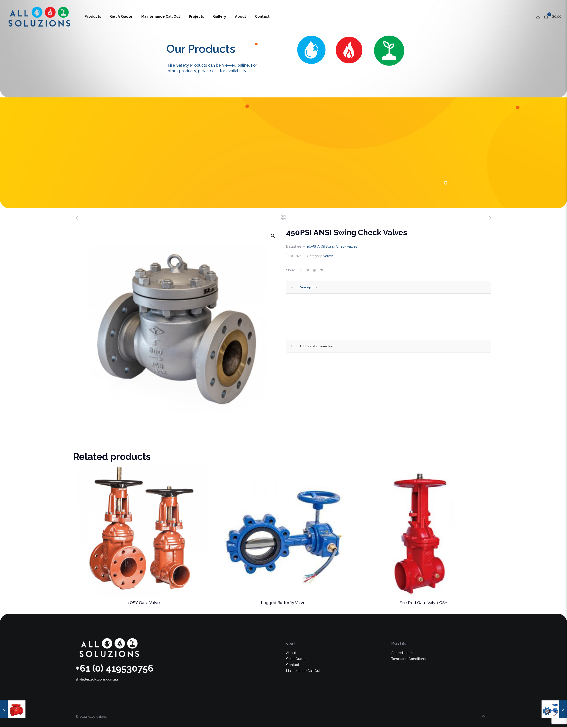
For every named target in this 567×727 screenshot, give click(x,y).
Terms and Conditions (408, 659)
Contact (292, 665)
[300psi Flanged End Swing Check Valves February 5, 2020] (12, 709)
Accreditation (402, 653)
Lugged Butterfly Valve (283, 602)
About (291, 653)
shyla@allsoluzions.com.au (97, 679)
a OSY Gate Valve (143, 602)
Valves (328, 256)
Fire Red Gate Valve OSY (423, 602)
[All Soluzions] (39, 16)
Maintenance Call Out (303, 671)
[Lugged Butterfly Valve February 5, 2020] (554, 709)
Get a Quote (295, 659)
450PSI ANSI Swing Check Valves (331, 246)
